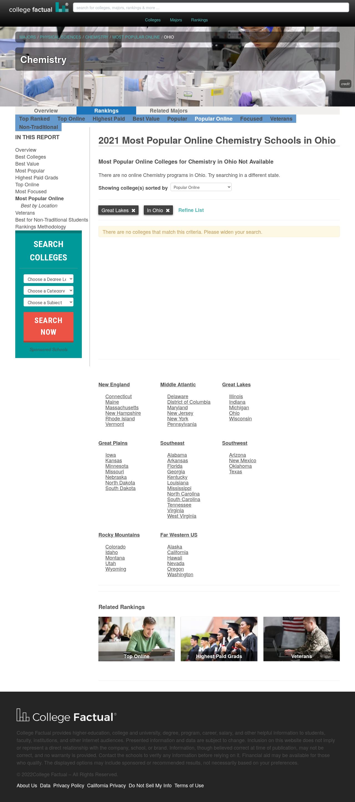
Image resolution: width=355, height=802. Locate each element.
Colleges (153, 19)
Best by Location (39, 205)
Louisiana (178, 482)
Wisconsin (240, 418)
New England (114, 384)
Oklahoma (240, 465)
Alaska (174, 546)
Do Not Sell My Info (150, 785)
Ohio (234, 412)
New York (177, 418)
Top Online (71, 118)
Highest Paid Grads (36, 177)
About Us (27, 785)
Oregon (175, 568)
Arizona (237, 454)
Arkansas (177, 460)
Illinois (236, 396)
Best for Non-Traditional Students (51, 219)
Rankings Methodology (40, 226)
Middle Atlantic (178, 384)
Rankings (199, 19)
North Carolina (183, 493)
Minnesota (116, 465)
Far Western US (178, 534)
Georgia (176, 471)
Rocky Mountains (119, 534)
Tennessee (179, 504)
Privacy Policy (68, 785)
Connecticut (118, 396)
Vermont (114, 423)
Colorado (115, 546)
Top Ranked (34, 118)
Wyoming (115, 568)
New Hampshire (123, 412)
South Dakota (120, 487)
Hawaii (174, 557)
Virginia (175, 510)
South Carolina (183, 498)
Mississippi (179, 487)
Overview (46, 110)
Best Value (146, 118)
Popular (177, 118)
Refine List (191, 210)
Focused (251, 118)
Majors (176, 19)
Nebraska (116, 476)
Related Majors (169, 110)
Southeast (172, 442)
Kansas (113, 460)
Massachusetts (122, 407)
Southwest (234, 442)
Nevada (175, 563)
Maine (112, 401)
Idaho (111, 551)
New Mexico (242, 460)
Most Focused (31, 191)
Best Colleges (30, 156)
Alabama (177, 454)
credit (345, 83)
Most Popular (30, 170)
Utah (110, 563)
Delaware (177, 396)
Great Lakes (236, 384)
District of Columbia (189, 401)
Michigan (239, 407)
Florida (174, 465)
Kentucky (177, 476)
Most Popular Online (39, 198)
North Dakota (120, 482)
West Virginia (181, 515)
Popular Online (214, 118)
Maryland (177, 407)
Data (45, 785)
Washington (180, 574)
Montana (115, 557)
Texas (235, 471)
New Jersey (180, 412)
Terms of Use (189, 785)
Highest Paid (109, 118)
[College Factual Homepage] (39, 8)
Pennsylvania (182, 423)
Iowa (110, 454)
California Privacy (106, 785)
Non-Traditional (38, 127)
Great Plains (113, 442)
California (177, 551)
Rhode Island (120, 418)
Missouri (114, 471)
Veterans (281, 118)
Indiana (237, 401)
